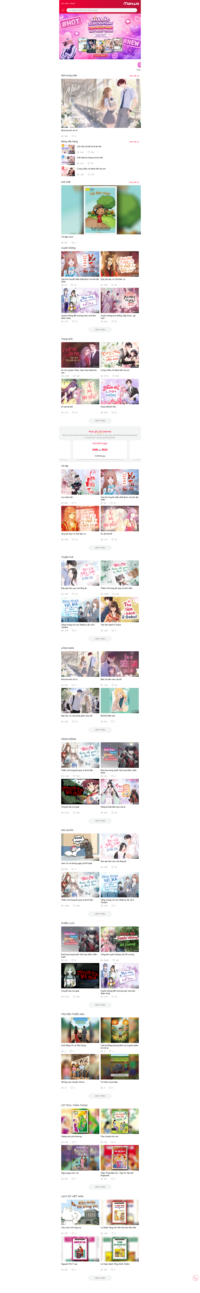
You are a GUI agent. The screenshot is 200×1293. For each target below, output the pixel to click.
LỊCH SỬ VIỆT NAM (72, 1196)
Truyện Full (67, 557)
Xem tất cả (134, 76)
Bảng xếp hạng (69, 141)
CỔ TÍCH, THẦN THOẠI (74, 1105)
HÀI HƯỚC (67, 830)
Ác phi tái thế (67, 407)
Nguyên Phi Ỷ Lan (69, 1264)
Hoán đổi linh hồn (108, 407)
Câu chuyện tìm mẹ (109, 1136)
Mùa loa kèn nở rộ (69, 130)
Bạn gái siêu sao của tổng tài (74, 588)
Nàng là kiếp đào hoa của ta (113, 807)
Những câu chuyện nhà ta (72, 1082)
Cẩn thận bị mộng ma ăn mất (90, 157)
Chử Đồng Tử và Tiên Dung (73, 1045)
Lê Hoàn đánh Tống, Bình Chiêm (115, 1264)
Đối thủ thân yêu (108, 716)
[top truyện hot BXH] (100, 36)
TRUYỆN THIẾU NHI (72, 1014)
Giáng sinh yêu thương (71, 1136)
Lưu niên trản (67, 497)
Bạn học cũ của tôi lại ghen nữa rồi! (76, 716)
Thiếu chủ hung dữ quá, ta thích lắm (117, 588)
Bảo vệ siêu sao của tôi (111, 679)
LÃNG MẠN (67, 648)
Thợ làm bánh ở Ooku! (111, 625)
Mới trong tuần (69, 75)
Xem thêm (100, 330)
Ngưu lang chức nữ (70, 1173)
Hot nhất (65, 182)
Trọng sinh (67, 339)
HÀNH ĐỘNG (68, 739)
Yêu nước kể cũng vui (71, 1227)
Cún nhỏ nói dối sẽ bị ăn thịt (89, 146)
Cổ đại (64, 466)
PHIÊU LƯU (68, 923)
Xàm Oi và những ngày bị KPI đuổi (76, 863)
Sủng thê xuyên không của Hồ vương (117, 954)
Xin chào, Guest (68, 3)
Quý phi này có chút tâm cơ (113, 279)
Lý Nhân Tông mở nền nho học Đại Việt (118, 1227)
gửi (100, 449)
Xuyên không (68, 248)
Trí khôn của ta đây (109, 1082)
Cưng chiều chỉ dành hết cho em (91, 169)
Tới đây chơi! (67, 237)
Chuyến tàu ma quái (70, 807)
